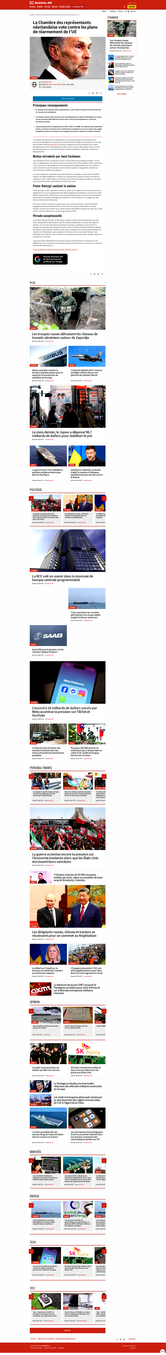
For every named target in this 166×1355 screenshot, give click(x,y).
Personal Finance (64, 7)
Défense (33, 328)
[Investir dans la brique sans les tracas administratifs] (78, 1008)
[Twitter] (120, 1339)
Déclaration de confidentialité (65, 1339)
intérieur (35, 788)
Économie (40, 7)
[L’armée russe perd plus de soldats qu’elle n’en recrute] (48, 1044)
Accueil (31, 15)
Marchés (55, 7)
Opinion (113, 11)
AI (70, 1063)
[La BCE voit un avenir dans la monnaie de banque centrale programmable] (67, 530)
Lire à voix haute (67, 99)
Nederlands (132, 1339)
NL (135, 3)
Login (130, 3)
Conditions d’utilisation (46, 1339)
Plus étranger (126, 93)
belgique (98, 1022)
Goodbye (61, 1348)
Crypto (133, 11)
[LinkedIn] (124, 1339)
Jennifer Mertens (49, 1321)
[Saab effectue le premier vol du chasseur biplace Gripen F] (48, 626)
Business (34, 365)
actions (35, 1172)
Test (126, 11)
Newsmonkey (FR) (50, 1348)
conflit (33, 465)
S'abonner (132, 7)
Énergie (105, 11)
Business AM (47, 82)
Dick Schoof (54, 144)
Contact (33, 1339)
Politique (47, 7)
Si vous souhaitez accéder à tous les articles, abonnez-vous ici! (55, 249)
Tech (120, 11)
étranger (34, 78)
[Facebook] (117, 1339)
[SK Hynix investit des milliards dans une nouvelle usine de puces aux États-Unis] (86, 1044)
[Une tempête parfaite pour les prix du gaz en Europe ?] (46, 1008)
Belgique (32, 7)
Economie (73, 607)
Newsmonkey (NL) (37, 1348)
